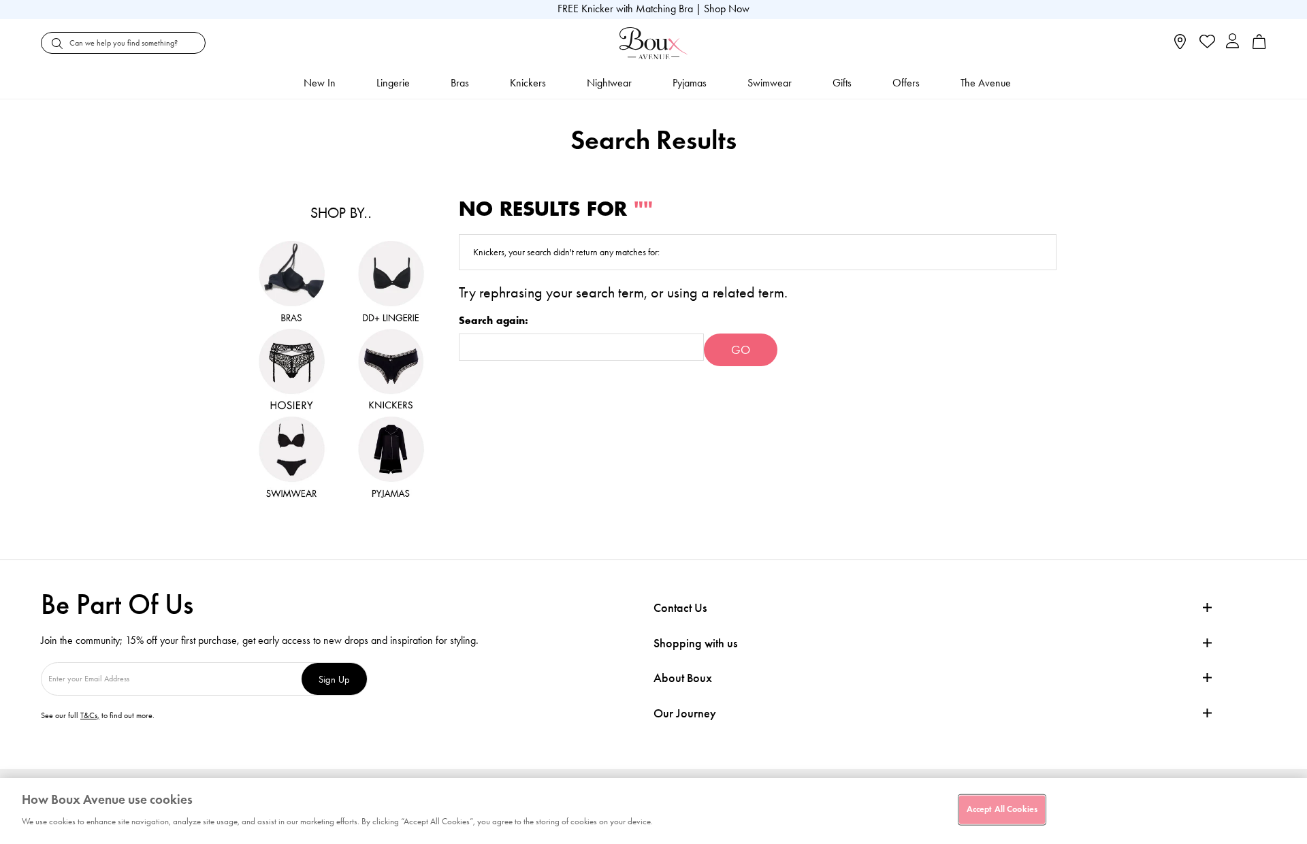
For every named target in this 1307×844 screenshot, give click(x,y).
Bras (460, 82)
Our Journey (685, 714)
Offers (906, 82)
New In (320, 82)
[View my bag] (1259, 46)
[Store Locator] (1180, 46)
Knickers (528, 82)
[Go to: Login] (1232, 42)
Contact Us (680, 607)
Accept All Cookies (1002, 809)
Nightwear (609, 82)
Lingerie (393, 82)
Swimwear (769, 82)
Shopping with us (695, 643)
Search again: (493, 321)
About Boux (683, 678)
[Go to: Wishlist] (1205, 42)
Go (740, 349)
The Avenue (986, 82)
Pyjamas (690, 82)
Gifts (842, 82)
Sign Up (334, 679)
